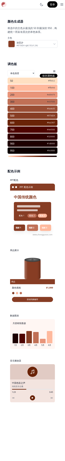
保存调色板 (48, 75)
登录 (52, 4)
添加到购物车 (32, 299)
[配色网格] (54, 71)
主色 (10, 37)
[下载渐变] (54, 156)
